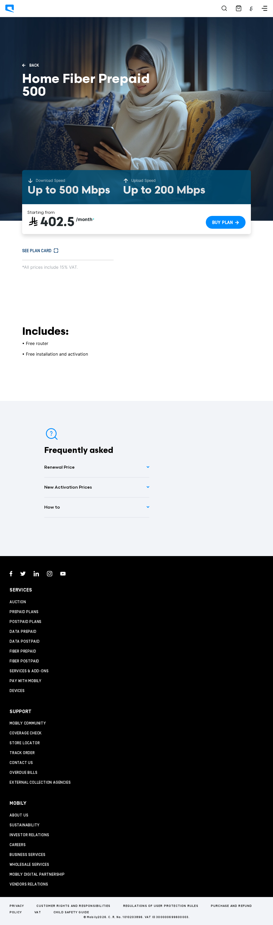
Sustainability (25, 825)
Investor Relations (29, 835)
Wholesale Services (29, 865)
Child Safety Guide (71, 912)
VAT (37, 912)
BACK (34, 65)
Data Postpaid (24, 642)
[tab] (96, 467)
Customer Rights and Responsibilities (73, 906)
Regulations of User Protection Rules (160, 906)
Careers (18, 845)
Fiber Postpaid (24, 661)
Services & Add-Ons (29, 671)
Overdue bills (23, 773)
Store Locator (25, 743)
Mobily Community (28, 723)
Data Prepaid (23, 632)
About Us (19, 815)
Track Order (22, 753)
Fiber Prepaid (23, 651)
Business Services (28, 855)
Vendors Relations (29, 884)
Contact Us (21, 763)
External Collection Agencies (40, 783)
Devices (17, 691)
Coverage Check (26, 733)
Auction (18, 602)
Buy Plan (222, 222)
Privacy (17, 906)
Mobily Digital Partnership (37, 874)
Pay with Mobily (26, 681)
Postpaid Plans (26, 622)
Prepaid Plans (24, 612)
